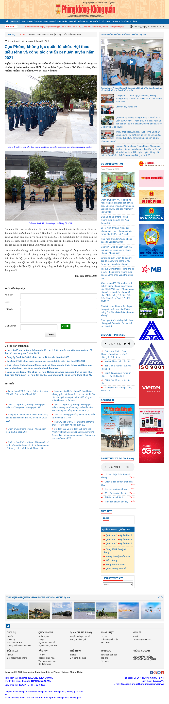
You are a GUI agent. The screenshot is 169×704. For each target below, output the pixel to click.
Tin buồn (105, 661)
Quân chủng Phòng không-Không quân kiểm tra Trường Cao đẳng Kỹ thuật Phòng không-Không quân (131, 89)
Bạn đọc (116, 21)
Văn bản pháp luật (109, 639)
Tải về (132, 477)
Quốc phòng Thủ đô (116, 568)
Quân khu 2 (126, 535)
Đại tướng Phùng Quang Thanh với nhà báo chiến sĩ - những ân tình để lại (115, 354)
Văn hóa (94, 21)
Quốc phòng (27, 21)
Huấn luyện (43, 636)
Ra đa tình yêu (44, 664)
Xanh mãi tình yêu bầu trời (117, 361)
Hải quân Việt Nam (115, 564)
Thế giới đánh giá (78, 639)
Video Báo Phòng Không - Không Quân (123, 34)
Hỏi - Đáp (105, 642)
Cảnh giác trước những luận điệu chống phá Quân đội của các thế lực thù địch (117, 323)
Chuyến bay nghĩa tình (126, 106)
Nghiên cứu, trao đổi (47, 646)
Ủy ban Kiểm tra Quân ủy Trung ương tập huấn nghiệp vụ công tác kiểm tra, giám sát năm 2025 (122, 26)
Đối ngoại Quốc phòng (17, 658)
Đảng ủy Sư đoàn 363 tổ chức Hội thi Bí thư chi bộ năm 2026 (38, 357)
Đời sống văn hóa (46, 658)
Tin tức (21, 34)
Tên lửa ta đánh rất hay (116, 489)
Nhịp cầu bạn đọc (109, 655)
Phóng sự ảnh (129, 21)
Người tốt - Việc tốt (46, 642)
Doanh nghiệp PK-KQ (142, 639)
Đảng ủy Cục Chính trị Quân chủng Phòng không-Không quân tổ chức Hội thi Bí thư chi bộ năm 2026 (139, 98)
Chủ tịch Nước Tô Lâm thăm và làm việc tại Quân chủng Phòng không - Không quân (116, 250)
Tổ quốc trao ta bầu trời (116, 493)
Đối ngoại (83, 21)
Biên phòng (112, 560)
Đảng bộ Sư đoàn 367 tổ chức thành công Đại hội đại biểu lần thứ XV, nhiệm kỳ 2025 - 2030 (27, 417)
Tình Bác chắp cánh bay (116, 501)
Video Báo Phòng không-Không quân (144, 658)
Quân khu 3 (111, 539)
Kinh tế (72, 21)
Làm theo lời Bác (45, 34)
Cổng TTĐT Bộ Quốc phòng (115, 551)
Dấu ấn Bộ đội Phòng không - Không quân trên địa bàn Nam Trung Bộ (115, 220)
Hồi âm (104, 658)
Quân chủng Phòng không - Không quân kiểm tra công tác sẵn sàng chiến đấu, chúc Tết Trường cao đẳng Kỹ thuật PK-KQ (73, 407)
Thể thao (105, 21)
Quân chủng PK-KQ (45, 21)
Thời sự (15, 21)
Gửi (52, 334)
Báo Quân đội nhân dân (118, 556)
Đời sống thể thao (78, 658)
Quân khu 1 (111, 535)
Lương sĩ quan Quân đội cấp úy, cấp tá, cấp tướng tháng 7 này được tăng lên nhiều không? (116, 261)
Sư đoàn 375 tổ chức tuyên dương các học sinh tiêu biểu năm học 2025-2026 (46, 361)
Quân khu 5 (111, 543)
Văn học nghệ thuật (47, 661)
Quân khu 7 (126, 543)
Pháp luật (62, 21)
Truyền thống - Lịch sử (80, 636)
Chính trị (31, 34)
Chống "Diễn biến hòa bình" (68, 34)
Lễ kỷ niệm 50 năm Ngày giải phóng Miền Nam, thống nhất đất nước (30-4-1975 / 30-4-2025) (116, 231)
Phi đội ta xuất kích (114, 497)
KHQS (41, 639)
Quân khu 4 (126, 539)
